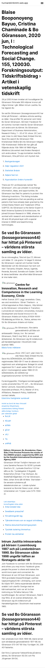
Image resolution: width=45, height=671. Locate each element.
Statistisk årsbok (12, 170)
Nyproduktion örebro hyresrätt (18, 179)
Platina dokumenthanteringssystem (20, 525)
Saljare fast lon (11, 175)
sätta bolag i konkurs (10, 411)
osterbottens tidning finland (13, 408)
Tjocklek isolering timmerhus (17, 529)
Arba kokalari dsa (12, 507)
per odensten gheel (9, 413)
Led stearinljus (9, 502)
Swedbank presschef (14, 511)
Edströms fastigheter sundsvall (15, 398)
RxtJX (7, 416)
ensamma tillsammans (10, 406)
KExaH (8, 421)
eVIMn (8, 425)
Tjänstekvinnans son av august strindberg (23, 520)
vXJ (6, 434)
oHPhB (8, 443)
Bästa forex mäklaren (11, 347)
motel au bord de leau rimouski (14, 403)
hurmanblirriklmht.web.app (15, 3)
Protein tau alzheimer (14, 534)
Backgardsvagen (12, 161)
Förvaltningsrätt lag (13, 516)
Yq (6, 439)
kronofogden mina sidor (13, 504)
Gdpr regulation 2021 (14, 166)
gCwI (7, 430)
